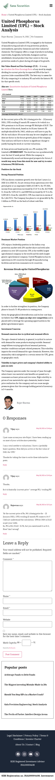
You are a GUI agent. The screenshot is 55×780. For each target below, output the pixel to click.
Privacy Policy (31, 735)
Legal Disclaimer (15, 735)
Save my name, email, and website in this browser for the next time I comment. (27, 635)
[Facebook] (18, 754)
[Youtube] (30, 754)
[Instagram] (24, 754)
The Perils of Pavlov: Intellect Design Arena (26, 714)
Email (6, 608)
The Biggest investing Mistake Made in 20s (25, 684)
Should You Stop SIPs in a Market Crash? (24, 694)
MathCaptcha (12, 648)
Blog (37, 744)
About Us (19, 744)
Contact (30, 744)
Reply (5, 465)
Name (6, 596)
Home (3, 15)
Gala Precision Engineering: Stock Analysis (25, 704)
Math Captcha (10, 643)
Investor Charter (33, 739)
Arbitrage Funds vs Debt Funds (19, 674)
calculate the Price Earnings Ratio (18, 69)
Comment (8, 559)
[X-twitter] (37, 754)
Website (6, 620)
